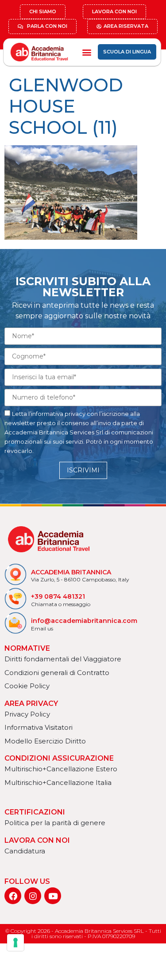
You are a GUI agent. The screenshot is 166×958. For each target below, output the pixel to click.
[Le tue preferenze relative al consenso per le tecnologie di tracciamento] (15, 942)
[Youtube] (52, 895)
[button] (86, 52)
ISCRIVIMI (83, 470)
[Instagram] (32, 895)
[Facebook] (12, 895)
